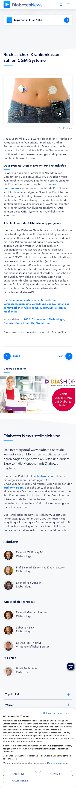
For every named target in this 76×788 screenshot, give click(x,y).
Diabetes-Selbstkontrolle (19, 323)
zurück (17, 355)
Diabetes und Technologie (47, 319)
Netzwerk (43, 476)
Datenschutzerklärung (57, 762)
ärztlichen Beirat (13, 487)
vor (61, 355)
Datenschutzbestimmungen (58, 713)
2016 (27, 319)
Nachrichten (43, 323)
